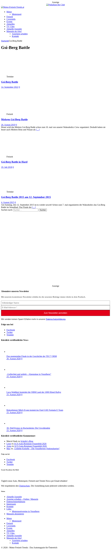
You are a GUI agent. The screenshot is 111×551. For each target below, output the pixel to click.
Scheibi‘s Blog (27, 441)
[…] (38, 129)
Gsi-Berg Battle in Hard (14, 161)
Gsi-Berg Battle (9, 81)
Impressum (11, 504)
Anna (8, 446)
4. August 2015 (7, 202)
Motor (9, 12)
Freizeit (9, 16)
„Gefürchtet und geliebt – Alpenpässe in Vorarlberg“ (28, 374)
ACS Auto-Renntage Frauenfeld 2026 (30, 444)
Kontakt (15, 36)
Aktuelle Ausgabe (14, 29)
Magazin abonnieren (15, 514)
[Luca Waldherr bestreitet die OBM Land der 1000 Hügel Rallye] (17, 387)
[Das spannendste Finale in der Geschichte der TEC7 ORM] (17, 351)
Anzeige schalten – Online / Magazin (22, 499)
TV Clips (10, 26)
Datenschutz (24, 486)
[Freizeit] (21, 112)
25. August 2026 (13, 376)
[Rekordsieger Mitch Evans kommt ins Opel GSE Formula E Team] (17, 405)
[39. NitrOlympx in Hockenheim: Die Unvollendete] (17, 423)
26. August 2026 (13, 359)
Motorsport (16, 14)
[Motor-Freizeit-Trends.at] (12, 7)
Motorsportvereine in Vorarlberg (25, 511)
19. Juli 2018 (6, 167)
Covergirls (10, 19)
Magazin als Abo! (14, 31)
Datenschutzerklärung (55, 319)
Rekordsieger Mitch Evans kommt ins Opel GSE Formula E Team (34, 410)
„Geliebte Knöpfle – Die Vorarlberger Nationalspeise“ (37, 448)
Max (8, 448)
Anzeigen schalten (20, 34)
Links (8, 509)
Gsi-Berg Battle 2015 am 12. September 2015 (26, 197)
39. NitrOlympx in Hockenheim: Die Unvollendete (28, 428)
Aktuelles (10, 24)
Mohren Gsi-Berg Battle (14, 119)
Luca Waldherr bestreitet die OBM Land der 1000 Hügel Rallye (33, 392)
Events (9, 21)
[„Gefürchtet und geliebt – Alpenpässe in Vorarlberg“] (17, 369)
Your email (5, 475)
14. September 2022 (9, 87)
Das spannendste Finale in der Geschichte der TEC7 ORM (31, 356)
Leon (8, 444)
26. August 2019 (8, 125)
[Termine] (21, 74)
